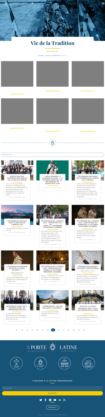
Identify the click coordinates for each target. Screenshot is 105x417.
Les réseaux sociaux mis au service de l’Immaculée (17, 223)
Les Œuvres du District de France (17, 89)
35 (84, 330)
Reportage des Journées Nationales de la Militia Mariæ (17, 178)
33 (73, 330)
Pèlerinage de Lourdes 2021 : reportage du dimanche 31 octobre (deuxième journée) (88, 223)
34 (78, 330)
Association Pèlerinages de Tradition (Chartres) (52, 127)
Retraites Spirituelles (87, 88)
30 (58, 330)
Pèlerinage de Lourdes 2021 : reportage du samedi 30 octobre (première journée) (52, 269)
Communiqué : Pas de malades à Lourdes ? (53, 307)
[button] (103, 3)
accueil (41, 55)
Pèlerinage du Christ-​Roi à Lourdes (88, 127)
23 (22, 330)
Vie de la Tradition (53, 55)
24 (27, 330)
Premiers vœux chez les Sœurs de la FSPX (88, 309)
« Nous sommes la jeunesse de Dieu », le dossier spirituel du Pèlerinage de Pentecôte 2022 (52, 180)
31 (63, 330)
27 (42, 330)
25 (32, 330)
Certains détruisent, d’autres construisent (88, 267)
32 (68, 330)
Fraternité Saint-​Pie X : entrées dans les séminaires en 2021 (17, 308)
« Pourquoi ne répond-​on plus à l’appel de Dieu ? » (17, 268)
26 (37, 330)
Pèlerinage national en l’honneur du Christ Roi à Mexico (88, 178)
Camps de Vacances (17, 125)
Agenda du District (52, 88)
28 (48, 330)
